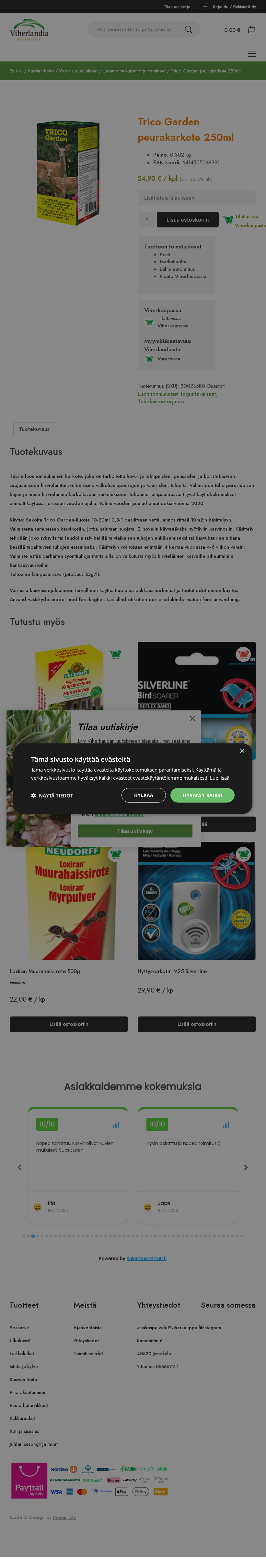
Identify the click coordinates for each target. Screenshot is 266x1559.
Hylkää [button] (143, 795)
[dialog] (133, 778)
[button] (52, 795)
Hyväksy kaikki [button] (202, 795)
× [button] (241, 750)
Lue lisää (219, 777)
